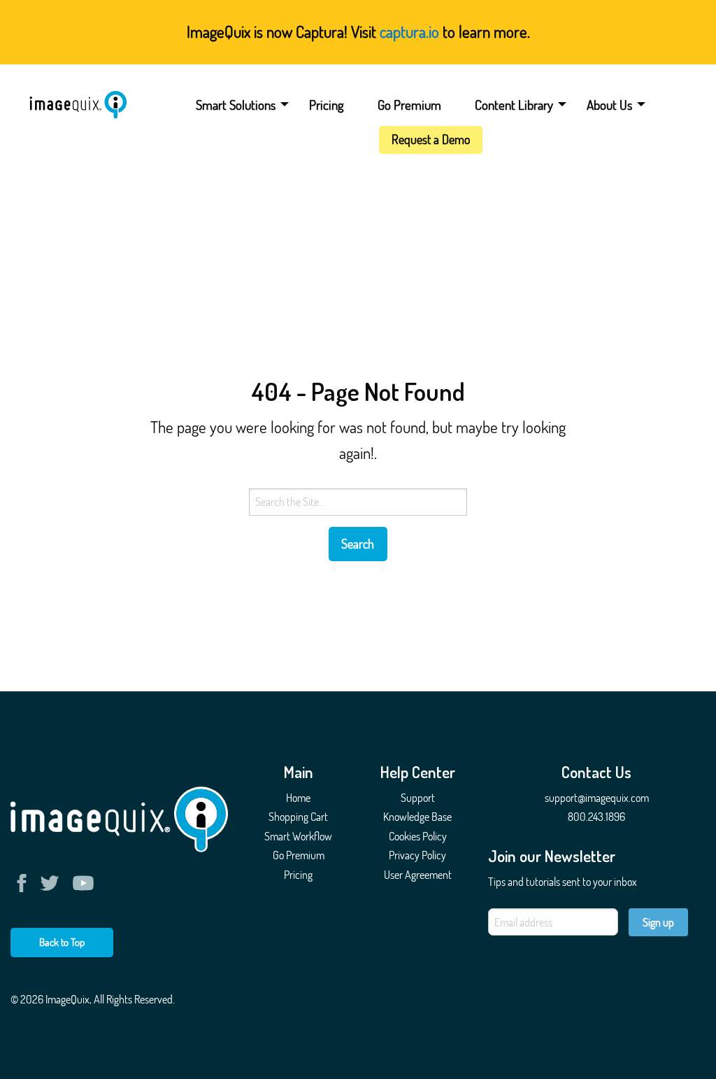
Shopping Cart (298, 817)
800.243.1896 (596, 817)
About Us (609, 104)
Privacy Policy (417, 855)
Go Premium (409, 104)
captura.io (409, 31)
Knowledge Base (417, 817)
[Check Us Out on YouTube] (83, 883)
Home (298, 798)
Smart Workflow (298, 836)
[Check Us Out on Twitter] (52, 883)
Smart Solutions (235, 104)
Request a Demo (431, 139)
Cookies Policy (418, 836)
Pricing (326, 104)
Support (418, 798)
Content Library (514, 104)
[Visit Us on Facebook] (24, 883)
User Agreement (418, 875)
